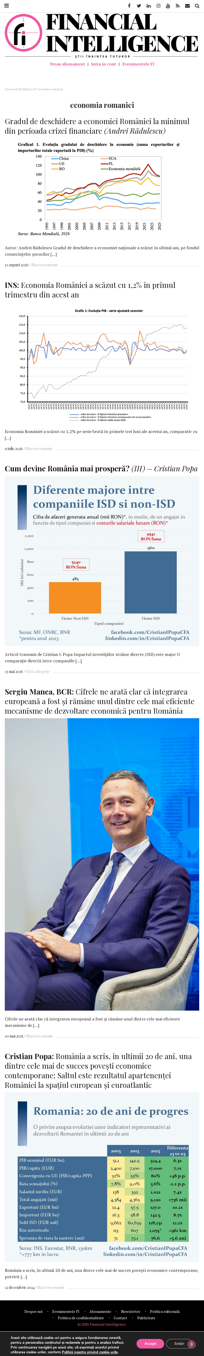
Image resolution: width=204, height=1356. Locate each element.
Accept (150, 1343)
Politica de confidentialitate (81, 1317)
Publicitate (146, 1317)
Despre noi (33, 1311)
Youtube (167, 5)
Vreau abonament (67, 64)
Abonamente (100, 1311)
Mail (188, 5)
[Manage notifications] (191, 1344)
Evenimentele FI (138, 64)
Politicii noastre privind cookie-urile (90, 1352)
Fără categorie (38, 671)
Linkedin (148, 5)
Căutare (197, 5)
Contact (120, 1317)
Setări (179, 1343)
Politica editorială (165, 1311)
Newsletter (130, 1311)
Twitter (138, 5)
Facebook (129, 5)
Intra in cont (103, 64)
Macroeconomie (44, 264)
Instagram (158, 5)
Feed (177, 5)
